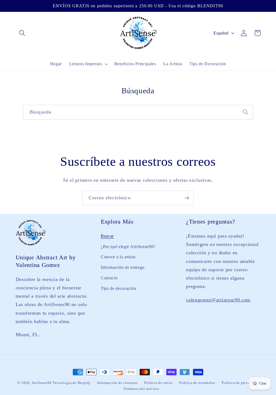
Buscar (107, 236)
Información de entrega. (123, 267)
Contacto (109, 278)
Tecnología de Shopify (72, 383)
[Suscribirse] (187, 198)
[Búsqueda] (246, 112)
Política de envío (158, 383)
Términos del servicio (141, 389)
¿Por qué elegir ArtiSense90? (128, 246)
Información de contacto (117, 383)
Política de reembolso (197, 383)
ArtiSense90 (42, 383)
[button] (22, 33)
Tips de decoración (118, 288)
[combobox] (138, 112)
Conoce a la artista (118, 257)
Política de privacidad (240, 383)
